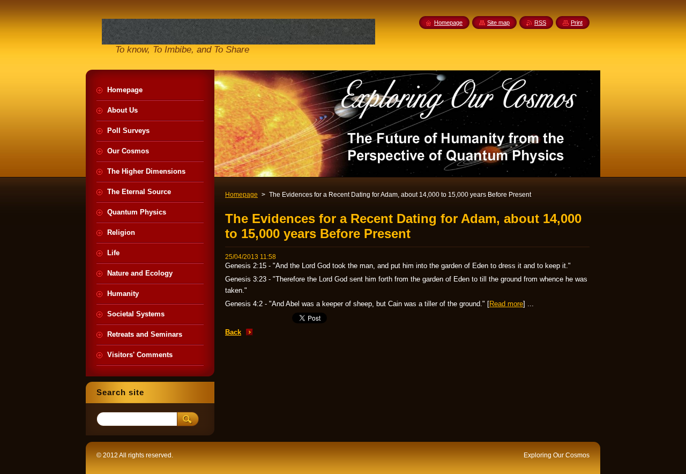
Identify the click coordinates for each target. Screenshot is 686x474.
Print (577, 22)
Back (233, 332)
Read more (506, 304)
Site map (498, 22)
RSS (540, 22)
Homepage (241, 194)
